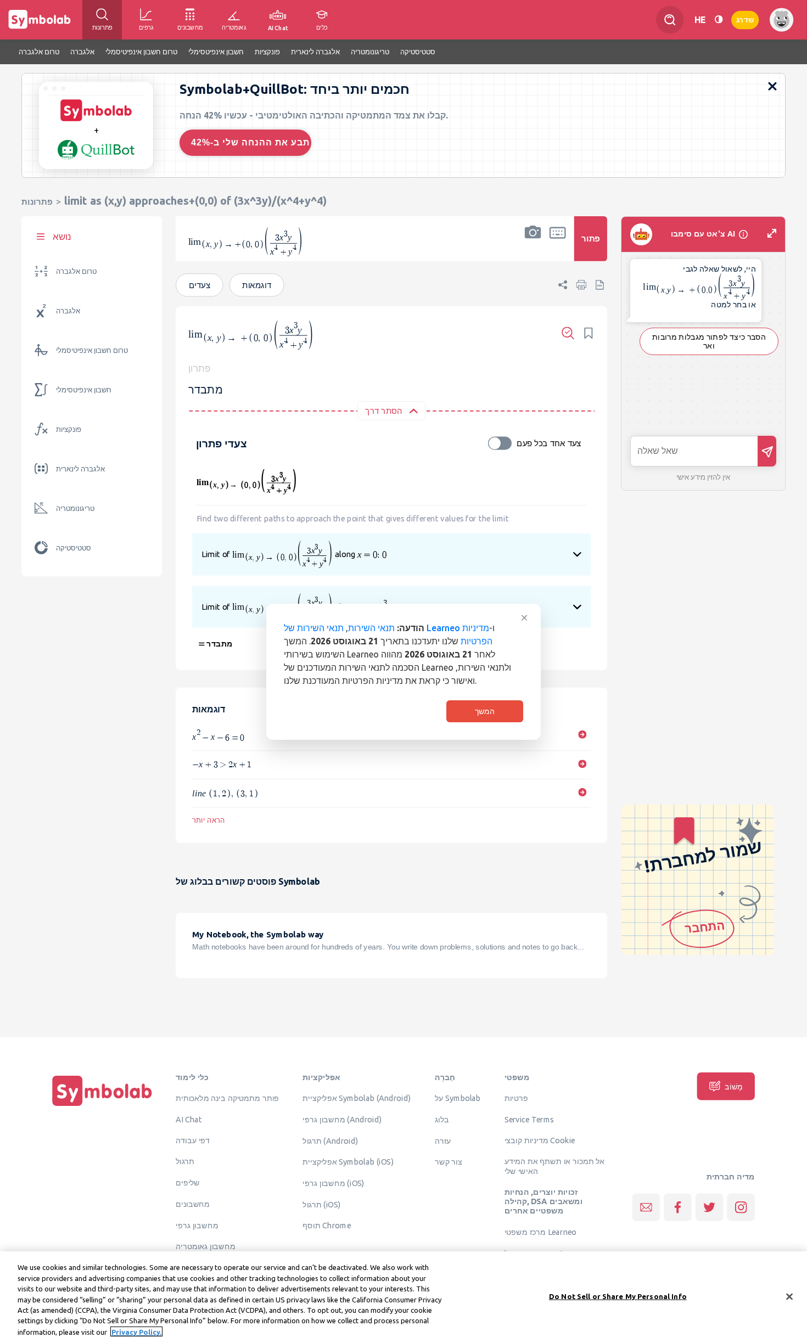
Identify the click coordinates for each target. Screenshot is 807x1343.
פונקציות (68, 429)
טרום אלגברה (76, 271)
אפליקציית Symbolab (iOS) (348, 1161)
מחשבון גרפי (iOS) (333, 1182)
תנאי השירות (371, 628)
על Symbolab (458, 1098)
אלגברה (68, 311)
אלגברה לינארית (80, 469)
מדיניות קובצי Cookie (540, 1140)
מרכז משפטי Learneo (540, 1232)
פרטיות (516, 1098)
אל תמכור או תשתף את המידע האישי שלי (555, 1166)
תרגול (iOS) (321, 1204)
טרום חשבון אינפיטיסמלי (92, 350)
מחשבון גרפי (197, 1225)
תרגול (185, 1161)
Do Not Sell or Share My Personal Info (618, 1296)
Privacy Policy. (136, 1331)
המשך (485, 711)
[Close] (789, 1296)
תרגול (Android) (330, 1140)
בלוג (442, 1119)
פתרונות (37, 201)
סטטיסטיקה (73, 548)
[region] (403, 1297)
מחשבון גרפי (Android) (342, 1119)
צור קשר (448, 1161)
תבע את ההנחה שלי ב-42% (250, 142)
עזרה (443, 1140)
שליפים (188, 1182)
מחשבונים (193, 1203)
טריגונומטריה (75, 508)
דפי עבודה (193, 1140)
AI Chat (189, 1119)
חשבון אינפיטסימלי (83, 390)
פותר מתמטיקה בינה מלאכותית (227, 1098)
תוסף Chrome (326, 1225)
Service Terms (529, 1119)
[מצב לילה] (718, 19)
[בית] (102, 1106)
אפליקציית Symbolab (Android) (356, 1098)
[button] (533, 245)
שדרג (745, 19)
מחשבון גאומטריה (206, 1246)
